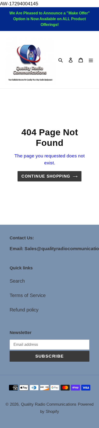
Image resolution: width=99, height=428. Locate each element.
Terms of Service (28, 295)
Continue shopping (45, 176)
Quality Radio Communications (48, 404)
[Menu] (91, 60)
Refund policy (24, 309)
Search (17, 281)
